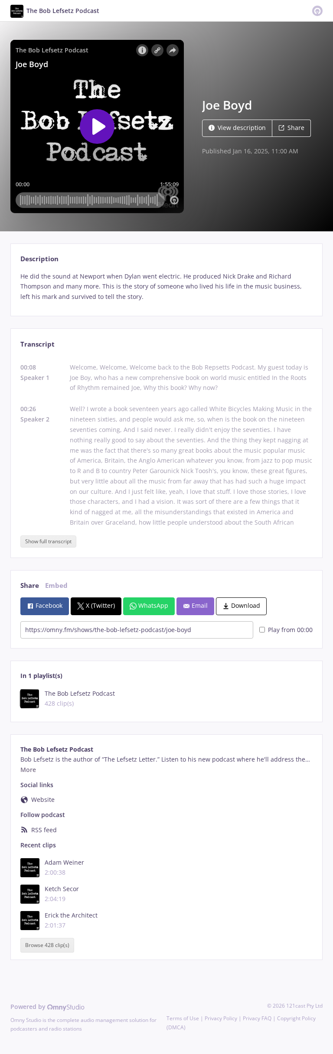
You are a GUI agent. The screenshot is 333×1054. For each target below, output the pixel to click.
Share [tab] (29, 585)
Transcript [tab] (37, 344)
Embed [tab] (56, 585)
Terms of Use (182, 1018)
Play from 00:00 (290, 630)
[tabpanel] (166, 286)
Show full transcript (48, 541)
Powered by (28, 1006)
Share (295, 127)
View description (242, 127)
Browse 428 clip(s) (47, 945)
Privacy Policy (221, 1018)
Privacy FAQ (257, 1018)
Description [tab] (39, 258)
